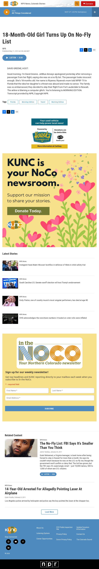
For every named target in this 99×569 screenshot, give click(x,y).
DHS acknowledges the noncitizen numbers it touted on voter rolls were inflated (53, 318)
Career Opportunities (44, 539)
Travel (43, 102)
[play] (7, 12)
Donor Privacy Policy (64, 539)
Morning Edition (28, 102)
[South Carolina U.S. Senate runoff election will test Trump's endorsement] (10, 283)
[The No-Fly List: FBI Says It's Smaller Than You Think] (21, 448)
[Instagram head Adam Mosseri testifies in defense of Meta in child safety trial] (10, 266)
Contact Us (80, 534)
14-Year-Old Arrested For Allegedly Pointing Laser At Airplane (43, 491)
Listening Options (43, 533)
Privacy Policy (61, 534)
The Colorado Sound (84, 539)
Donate (89, 3)
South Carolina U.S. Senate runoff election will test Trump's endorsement (49, 282)
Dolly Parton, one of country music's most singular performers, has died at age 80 (53, 300)
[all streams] (95, 12)
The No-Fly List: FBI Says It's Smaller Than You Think (66, 445)
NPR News (22, 261)
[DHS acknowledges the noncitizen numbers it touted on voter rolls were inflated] (10, 319)
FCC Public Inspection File (64, 528)
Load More (49, 512)
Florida (13, 102)
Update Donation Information (82, 528)
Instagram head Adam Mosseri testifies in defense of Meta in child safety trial (52, 265)
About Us (39, 528)
